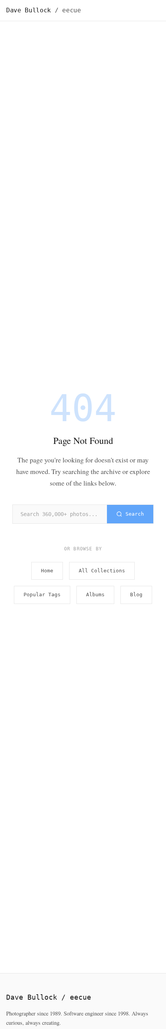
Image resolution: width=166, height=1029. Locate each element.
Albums (95, 594)
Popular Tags (42, 594)
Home (47, 571)
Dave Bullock (43, 10)
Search (134, 514)
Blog (136, 594)
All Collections (102, 571)
